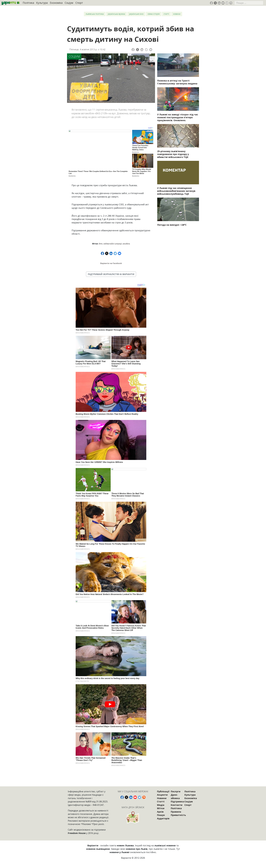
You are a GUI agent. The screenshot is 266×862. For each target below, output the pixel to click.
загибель (126, 243)
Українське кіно (136, 13)
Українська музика (116, 13)
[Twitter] (137, 49)
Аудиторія (163, 818)
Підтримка (177, 801)
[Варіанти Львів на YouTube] (223, 2)
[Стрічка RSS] (230, 2)
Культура (42, 2)
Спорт (79, 2)
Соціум (69, 2)
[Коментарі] (150, 49)
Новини (176, 13)
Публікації (163, 791)
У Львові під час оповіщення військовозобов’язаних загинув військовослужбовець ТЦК (176, 190)
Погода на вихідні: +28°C (172, 224)
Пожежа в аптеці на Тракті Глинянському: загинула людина (177, 82)
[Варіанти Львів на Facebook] (211, 2)
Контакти (176, 804)
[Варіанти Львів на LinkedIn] (219, 2)
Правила (176, 811)
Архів (160, 811)
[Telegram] (146, 49)
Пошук (161, 814)
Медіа (160, 804)
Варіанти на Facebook (111, 263)
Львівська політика (95, 13)
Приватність (178, 814)
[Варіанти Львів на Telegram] (226, 2)
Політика (28, 2)
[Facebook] (133, 49)
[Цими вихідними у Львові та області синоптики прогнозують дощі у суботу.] (178, 209)
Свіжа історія (154, 13)
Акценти (162, 794)
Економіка (56, 2)
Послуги (175, 791)
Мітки (160, 808)
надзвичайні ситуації (112, 243)
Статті (166, 13)
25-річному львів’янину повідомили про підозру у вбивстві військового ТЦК (173, 154)
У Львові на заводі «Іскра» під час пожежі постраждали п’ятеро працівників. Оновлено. (177, 117)
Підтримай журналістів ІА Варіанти (111, 274)
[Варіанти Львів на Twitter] (215, 2)
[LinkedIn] (141, 49)
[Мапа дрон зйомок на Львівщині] (133, 817)
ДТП (100, 243)
